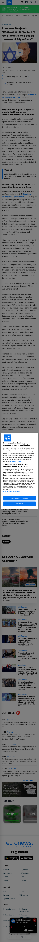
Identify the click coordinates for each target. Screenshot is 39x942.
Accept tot (19, 503)
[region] (19, 471)
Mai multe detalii (15, 461)
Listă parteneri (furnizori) (11, 491)
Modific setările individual (19, 498)
